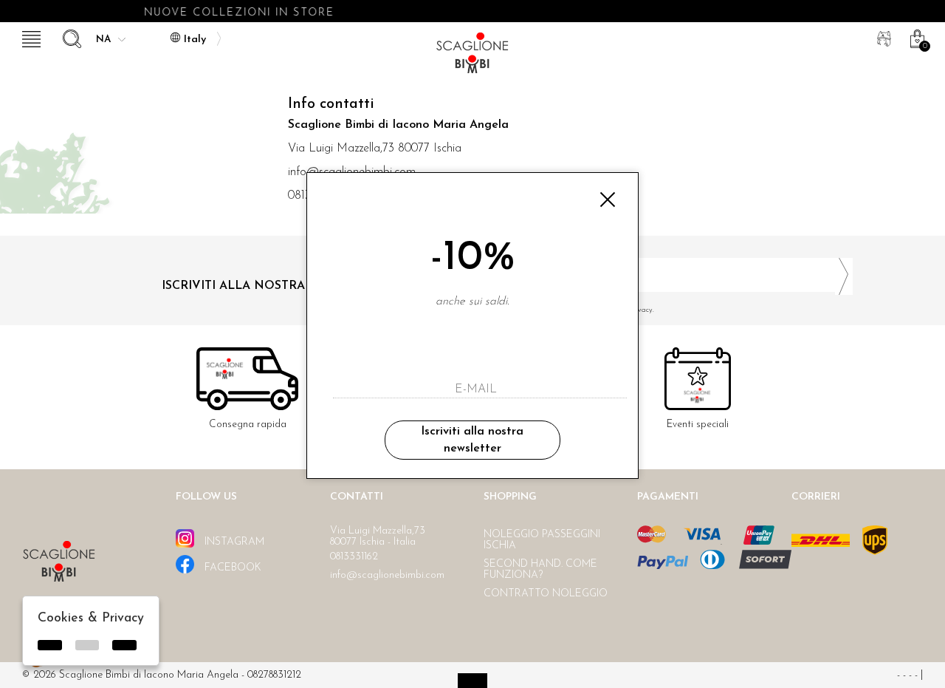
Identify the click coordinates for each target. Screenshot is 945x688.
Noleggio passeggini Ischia (542, 540)
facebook (231, 567)
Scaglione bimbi (472, 57)
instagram (233, 542)
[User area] (882, 37)
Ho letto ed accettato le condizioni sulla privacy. (576, 310)
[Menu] (29, 37)
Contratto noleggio (546, 593)
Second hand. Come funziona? (540, 570)
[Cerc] (70, 37)
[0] (915, 37)
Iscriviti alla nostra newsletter (472, 440)
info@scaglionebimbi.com (387, 575)
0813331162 (354, 556)
